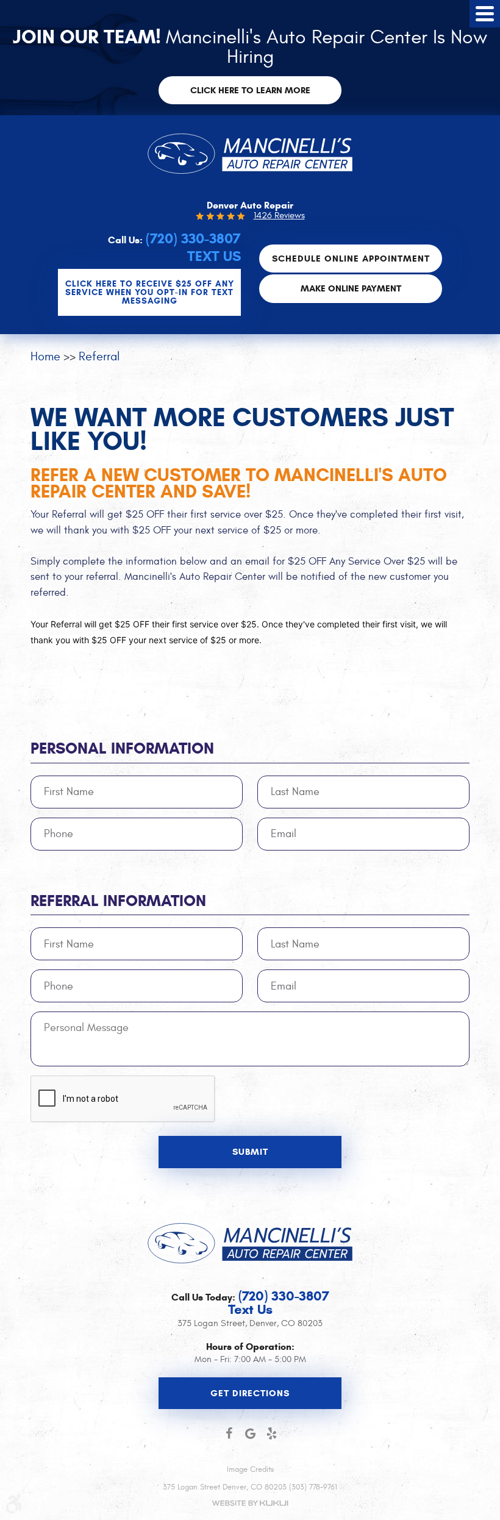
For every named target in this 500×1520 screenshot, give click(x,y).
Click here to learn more (250, 90)
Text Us (214, 256)
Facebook (229, 1433)
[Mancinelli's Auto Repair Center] (250, 154)
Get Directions (250, 1393)
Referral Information (118, 900)
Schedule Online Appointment (351, 258)
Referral (99, 356)
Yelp (271, 1433)
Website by (250, 1503)
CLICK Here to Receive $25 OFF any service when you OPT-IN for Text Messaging (149, 292)
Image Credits (250, 1469)
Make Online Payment (351, 288)
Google (250, 1433)
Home (45, 356)
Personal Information (122, 748)
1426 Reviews (279, 215)
